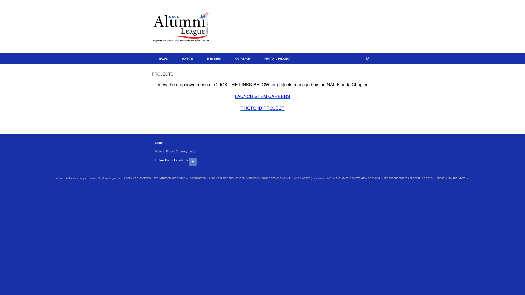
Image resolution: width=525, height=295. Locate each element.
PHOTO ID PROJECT (277, 58)
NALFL (163, 58)
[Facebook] (193, 162)
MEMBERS (214, 58)
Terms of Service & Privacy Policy (175, 151)
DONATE (187, 58)
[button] (367, 58)
